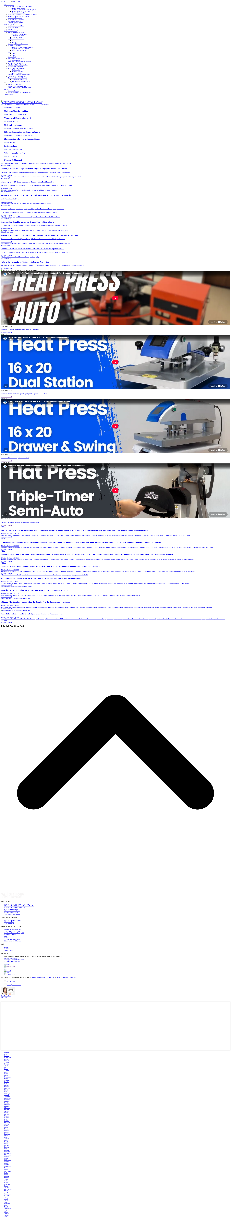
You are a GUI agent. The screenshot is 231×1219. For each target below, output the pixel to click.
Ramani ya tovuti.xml (62, 977)
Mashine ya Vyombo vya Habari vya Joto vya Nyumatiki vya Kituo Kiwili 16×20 (24, 394)
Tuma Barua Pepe (6, 996)
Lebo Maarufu (51, 977)
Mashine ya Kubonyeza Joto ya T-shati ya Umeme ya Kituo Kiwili (20, 329)
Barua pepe (4, 997)
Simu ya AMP (73, 977)
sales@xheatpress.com (14, 985)
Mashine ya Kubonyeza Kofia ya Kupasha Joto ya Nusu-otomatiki (20, 522)
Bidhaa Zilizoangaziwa (38, 977)
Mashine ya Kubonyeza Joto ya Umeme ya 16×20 (15, 458)
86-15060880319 (12, 982)
